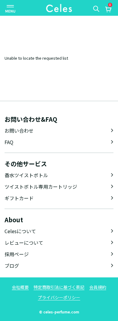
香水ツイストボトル (26, 175)
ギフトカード (19, 198)
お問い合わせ (19, 130)
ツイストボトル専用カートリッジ (41, 186)
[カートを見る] (108, 10)
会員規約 (97, 287)
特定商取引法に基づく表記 (59, 287)
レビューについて (24, 242)
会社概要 (20, 287)
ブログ (12, 265)
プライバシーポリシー (59, 297)
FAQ (9, 142)
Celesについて (20, 231)
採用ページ (17, 254)
